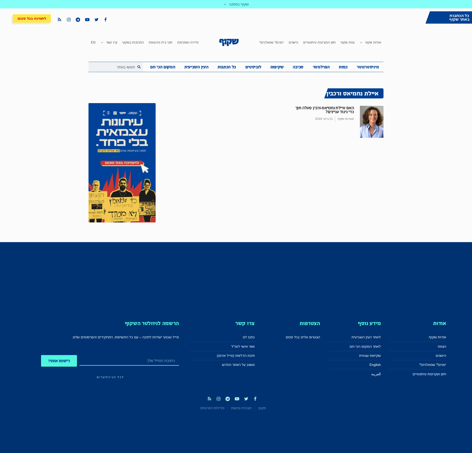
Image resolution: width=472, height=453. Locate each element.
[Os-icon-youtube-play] (87, 20)
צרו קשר (111, 42)
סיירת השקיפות (188, 42)
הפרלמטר (321, 67)
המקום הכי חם (162, 67)
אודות (439, 323)
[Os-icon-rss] (59, 20)
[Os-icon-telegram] (78, 20)
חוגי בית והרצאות (160, 42)
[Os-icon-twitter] (96, 20)
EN (93, 42)
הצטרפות (310, 323)
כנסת (343, 67)
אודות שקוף (373, 42)
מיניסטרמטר (368, 67)
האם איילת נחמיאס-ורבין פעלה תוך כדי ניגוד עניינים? (324, 109)
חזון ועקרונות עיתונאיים (319, 42)
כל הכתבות (227, 67)
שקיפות (277, 67)
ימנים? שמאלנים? (271, 42)
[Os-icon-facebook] (105, 20)
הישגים (293, 42)
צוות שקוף (347, 42)
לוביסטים (253, 67)
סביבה (298, 67)
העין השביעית (196, 67)
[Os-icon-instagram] (69, 20)
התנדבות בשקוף (133, 42)
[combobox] (115, 67)
